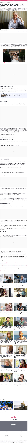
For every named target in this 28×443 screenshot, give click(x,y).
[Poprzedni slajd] (0, 405)
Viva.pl (20, 435)
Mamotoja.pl (6, 435)
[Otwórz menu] (0, 0)
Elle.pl (7, 431)
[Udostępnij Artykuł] (26, 31)
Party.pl (21, 431)
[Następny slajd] (26, 405)
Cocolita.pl (7, 434)
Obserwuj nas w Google (22, 268)
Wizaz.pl (21, 436)
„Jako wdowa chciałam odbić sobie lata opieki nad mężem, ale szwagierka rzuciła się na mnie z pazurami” (13, 265)
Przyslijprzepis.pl (21, 434)
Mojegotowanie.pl (7, 436)
